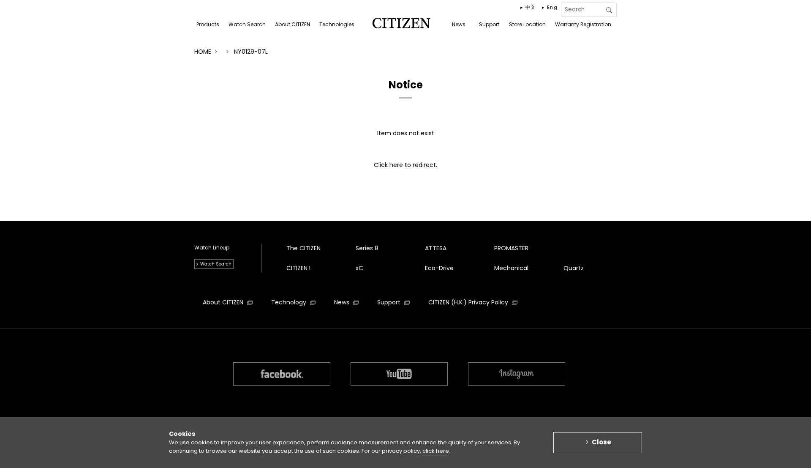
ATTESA (435, 248)
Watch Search (215, 264)
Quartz (573, 268)
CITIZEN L (299, 268)
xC (359, 268)
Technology (289, 302)
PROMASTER (511, 248)
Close (601, 442)
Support (389, 302)
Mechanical (511, 268)
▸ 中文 (528, 7)
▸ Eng (550, 7)
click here (435, 451)
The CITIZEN (303, 248)
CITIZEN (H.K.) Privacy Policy (469, 302)
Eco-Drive (439, 268)
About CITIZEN (224, 302)
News (342, 302)
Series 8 (367, 248)
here (396, 165)
